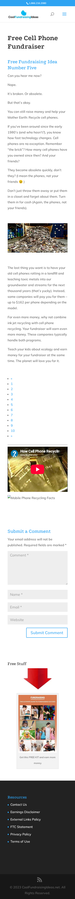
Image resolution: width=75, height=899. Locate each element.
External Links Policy (25, 819)
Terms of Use (20, 841)
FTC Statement (21, 827)
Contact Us (18, 804)
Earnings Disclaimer (25, 812)
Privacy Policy (20, 834)
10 (13, 431)
